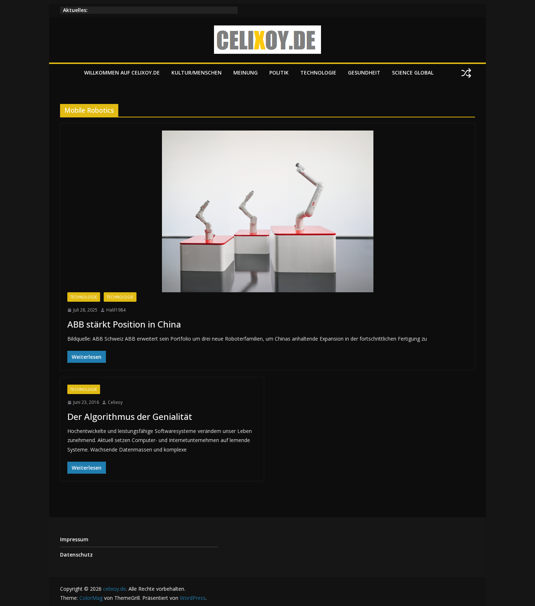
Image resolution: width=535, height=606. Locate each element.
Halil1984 (116, 310)
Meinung (245, 72)
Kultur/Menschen (196, 72)
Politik (279, 72)
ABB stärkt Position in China (124, 324)
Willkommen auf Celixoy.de (122, 72)
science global (412, 72)
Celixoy (115, 402)
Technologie (318, 72)
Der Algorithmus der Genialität (129, 416)
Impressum (74, 539)
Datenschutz (76, 554)
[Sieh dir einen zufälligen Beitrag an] (466, 73)
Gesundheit (364, 72)
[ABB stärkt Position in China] (267, 211)
